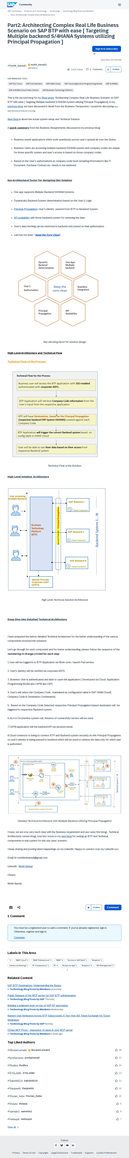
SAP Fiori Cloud (15, 84)
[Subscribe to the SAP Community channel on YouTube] (67, 1145)
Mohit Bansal (26, 866)
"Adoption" (96, 960)
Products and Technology (35, 11)
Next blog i (14, 119)
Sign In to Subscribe (106, 49)
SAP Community (14, 11)
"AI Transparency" (39, 965)
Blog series (48, 97)
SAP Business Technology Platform (58, 90)
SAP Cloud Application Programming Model (83, 84)
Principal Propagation (25, 209)
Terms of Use (29, 1153)
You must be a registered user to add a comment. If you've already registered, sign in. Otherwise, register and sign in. (60, 930)
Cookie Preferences (106, 1153)
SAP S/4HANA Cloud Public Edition (24, 90)
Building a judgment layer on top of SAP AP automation (38, 1005)
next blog (66, 836)
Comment (19, 937)
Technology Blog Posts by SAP (27, 999)
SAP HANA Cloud (53, 84)
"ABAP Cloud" (21, 960)
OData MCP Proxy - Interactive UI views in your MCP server (40, 1030)
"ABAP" (58, 960)
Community (25, 4)
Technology (55, 11)
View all (12, 1127)
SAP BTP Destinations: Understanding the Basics (34, 985)
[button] (108, 69)
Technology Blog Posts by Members (78, 11)
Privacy (16, 1153)
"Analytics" (85, 965)
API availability (22, 217)
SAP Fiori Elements (34, 84)
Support (89, 1153)
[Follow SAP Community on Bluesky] (61, 1145)
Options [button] (93, 54)
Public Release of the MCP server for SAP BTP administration (42, 995)
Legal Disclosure (59, 1153)
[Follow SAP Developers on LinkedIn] (73, 1145)
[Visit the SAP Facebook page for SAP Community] (56, 1145)
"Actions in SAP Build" (76, 960)
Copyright (43, 1153)
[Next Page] (67, 970)
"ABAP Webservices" (41, 960)
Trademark (76, 1153)
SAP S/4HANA (112, 84)
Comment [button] (113, 907)
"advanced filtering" (17, 965)
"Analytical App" (68, 965)
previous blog (15, 106)
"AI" (54, 965)
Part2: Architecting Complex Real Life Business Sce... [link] (32, 15)
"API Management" (104, 965)
